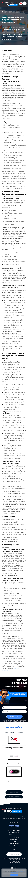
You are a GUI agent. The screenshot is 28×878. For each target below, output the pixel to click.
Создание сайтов (14, 839)
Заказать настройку (14, 796)
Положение (22, 720)
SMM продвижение (14, 835)
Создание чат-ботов (14, 843)
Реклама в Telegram (14, 846)
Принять (14, 875)
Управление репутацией (14, 837)
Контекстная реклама (14, 830)
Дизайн (14, 841)
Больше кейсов (14, 792)
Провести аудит (14, 716)
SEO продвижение (14, 832)
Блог (14, 849)
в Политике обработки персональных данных (17, 872)
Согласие (7, 721)
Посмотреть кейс (13, 741)
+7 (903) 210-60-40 (14, 854)
